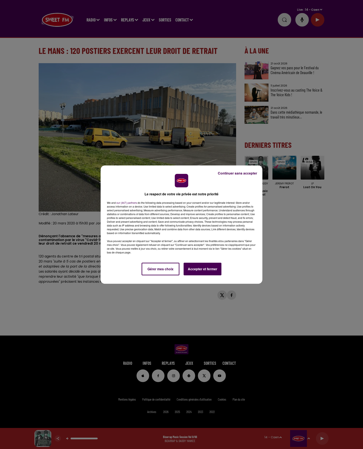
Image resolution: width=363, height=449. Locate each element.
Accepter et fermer (202, 268)
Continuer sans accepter (237, 173)
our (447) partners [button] (126, 202)
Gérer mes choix (160, 268)
